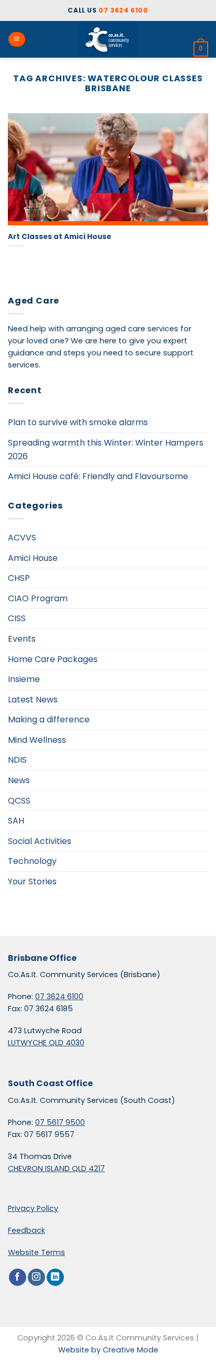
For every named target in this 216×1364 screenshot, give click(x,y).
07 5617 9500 (60, 1122)
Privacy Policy (33, 1208)
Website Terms (36, 1252)
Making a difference (49, 719)
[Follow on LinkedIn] (55, 1277)
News (19, 780)
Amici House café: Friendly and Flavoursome (98, 476)
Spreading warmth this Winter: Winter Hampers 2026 (105, 449)
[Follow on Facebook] (17, 1277)
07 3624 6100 (123, 10)
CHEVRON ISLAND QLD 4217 (56, 1168)
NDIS (17, 760)
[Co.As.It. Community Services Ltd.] (108, 39)
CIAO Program (38, 598)
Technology (32, 861)
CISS (17, 618)
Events (22, 639)
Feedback (26, 1230)
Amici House (33, 558)
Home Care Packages (53, 659)
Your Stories (32, 881)
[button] (16, 39)
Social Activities (39, 841)
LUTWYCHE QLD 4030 (46, 1042)
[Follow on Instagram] (36, 1277)
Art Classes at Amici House (59, 237)
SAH (16, 821)
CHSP (19, 578)
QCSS (19, 801)
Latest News (33, 700)
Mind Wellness (37, 740)
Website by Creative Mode (108, 1350)
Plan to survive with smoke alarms (78, 422)
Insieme (24, 679)
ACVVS (22, 538)
